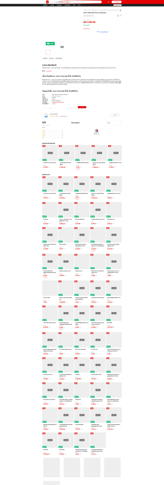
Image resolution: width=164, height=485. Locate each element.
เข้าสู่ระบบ (117, 2)
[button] (117, 5)
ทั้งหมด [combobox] (108, 123)
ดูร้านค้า (115, 115)
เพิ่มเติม (83, 107)
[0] (108, 2)
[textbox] (82, 91)
